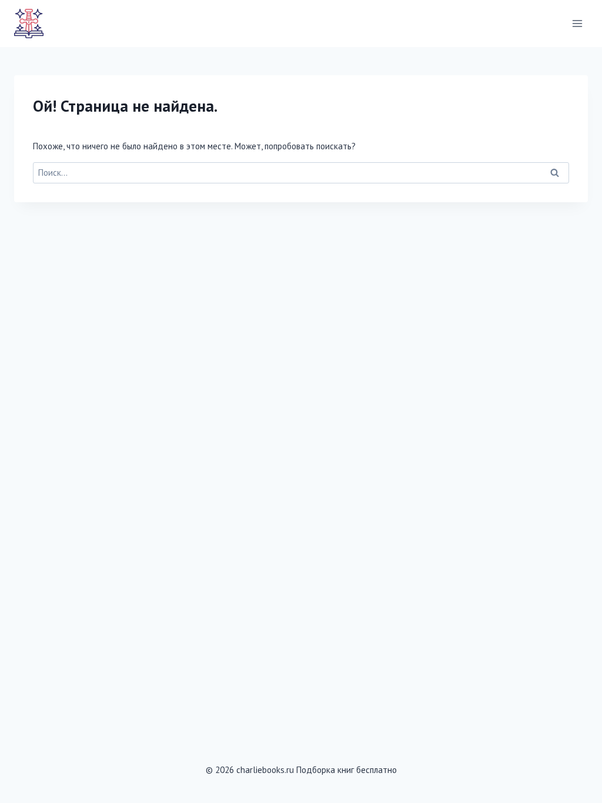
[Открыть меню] (577, 23)
